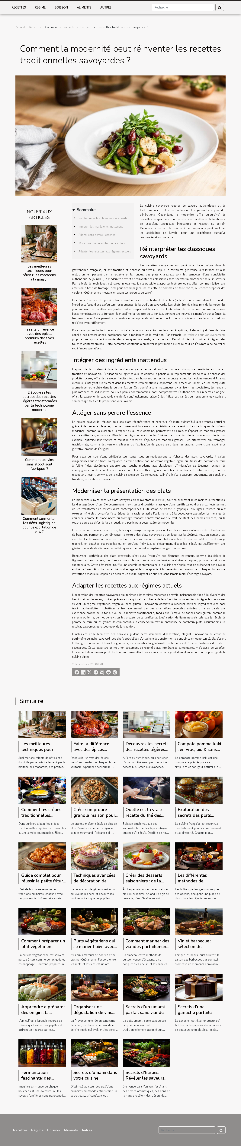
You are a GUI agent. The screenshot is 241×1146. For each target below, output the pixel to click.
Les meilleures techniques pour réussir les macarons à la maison (39, 273)
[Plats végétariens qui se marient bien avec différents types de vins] (94, 921)
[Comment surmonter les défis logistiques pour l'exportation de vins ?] (39, 495)
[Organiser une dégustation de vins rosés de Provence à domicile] (94, 987)
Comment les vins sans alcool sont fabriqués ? (39, 464)
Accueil (20, 27)
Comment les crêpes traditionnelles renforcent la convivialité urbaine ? (42, 818)
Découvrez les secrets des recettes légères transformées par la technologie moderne (39, 401)
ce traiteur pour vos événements (204, 334)
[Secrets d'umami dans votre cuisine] (94, 1052)
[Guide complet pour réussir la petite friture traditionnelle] (42, 855)
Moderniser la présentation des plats (102, 243)
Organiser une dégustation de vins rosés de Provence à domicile (93, 1015)
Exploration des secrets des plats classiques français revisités (196, 818)
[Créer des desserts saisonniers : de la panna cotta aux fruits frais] (146, 855)
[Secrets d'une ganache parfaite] (199, 987)
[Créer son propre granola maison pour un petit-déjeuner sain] (94, 790)
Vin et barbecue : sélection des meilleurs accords (195, 946)
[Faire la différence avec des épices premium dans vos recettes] (39, 306)
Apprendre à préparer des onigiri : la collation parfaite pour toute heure (43, 1015)
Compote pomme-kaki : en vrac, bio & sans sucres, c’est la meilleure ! (199, 752)
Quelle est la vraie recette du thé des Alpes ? (144, 815)
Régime (40, 7)
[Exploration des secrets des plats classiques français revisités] (199, 790)
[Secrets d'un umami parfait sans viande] (146, 987)
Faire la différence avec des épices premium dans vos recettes (39, 336)
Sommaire (86, 209)
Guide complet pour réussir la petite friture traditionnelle (43, 881)
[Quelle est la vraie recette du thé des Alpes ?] (146, 790)
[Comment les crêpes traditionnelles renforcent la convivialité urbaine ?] (42, 790)
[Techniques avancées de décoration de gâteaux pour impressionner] (94, 855)
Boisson (61, 7)
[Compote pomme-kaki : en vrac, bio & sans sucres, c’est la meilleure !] (199, 724)
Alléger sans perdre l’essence (97, 234)
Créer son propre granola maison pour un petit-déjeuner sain (95, 815)
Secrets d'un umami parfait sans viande (145, 1009)
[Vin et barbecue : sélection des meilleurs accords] (199, 921)
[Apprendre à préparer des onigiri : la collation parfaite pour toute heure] (42, 987)
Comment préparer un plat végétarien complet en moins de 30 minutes (43, 949)
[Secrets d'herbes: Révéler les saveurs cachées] (146, 1052)
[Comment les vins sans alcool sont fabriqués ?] (39, 436)
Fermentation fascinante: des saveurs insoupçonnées (36, 1081)
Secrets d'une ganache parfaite (195, 1009)
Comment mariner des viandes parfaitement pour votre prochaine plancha (147, 949)
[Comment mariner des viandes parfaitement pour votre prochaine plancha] (146, 921)
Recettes (19, 7)
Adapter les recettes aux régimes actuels (105, 251)
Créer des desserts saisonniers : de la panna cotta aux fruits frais (147, 883)
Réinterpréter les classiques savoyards (103, 218)
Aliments (84, 7)
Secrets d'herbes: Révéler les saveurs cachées (145, 1078)
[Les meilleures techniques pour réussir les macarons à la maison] (39, 243)
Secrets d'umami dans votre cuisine (95, 1075)
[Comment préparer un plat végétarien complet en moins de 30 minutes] (42, 921)
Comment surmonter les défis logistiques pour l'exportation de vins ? (39, 525)
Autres (105, 7)
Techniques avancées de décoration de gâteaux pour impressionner (94, 883)
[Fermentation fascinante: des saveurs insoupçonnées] (42, 1052)
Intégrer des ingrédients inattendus (101, 226)
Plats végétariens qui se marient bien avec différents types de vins (94, 949)
